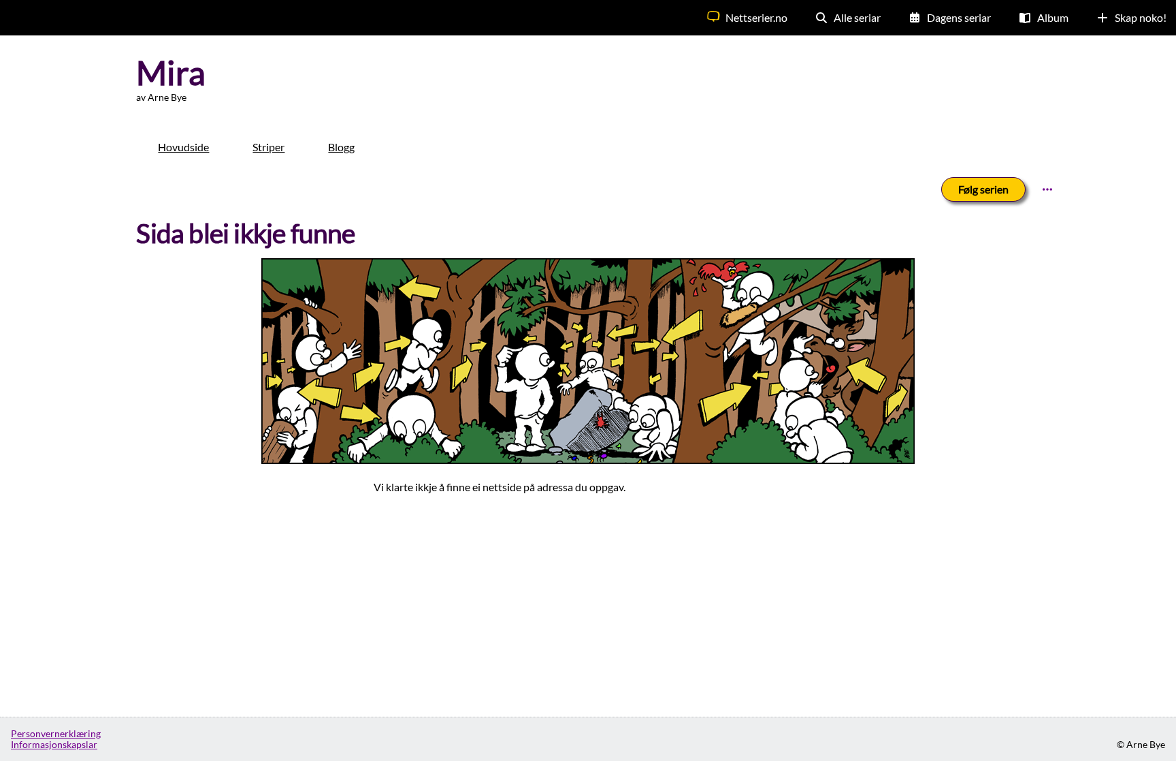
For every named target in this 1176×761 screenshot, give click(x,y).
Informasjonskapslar (54, 744)
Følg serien (983, 189)
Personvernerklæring (56, 733)
